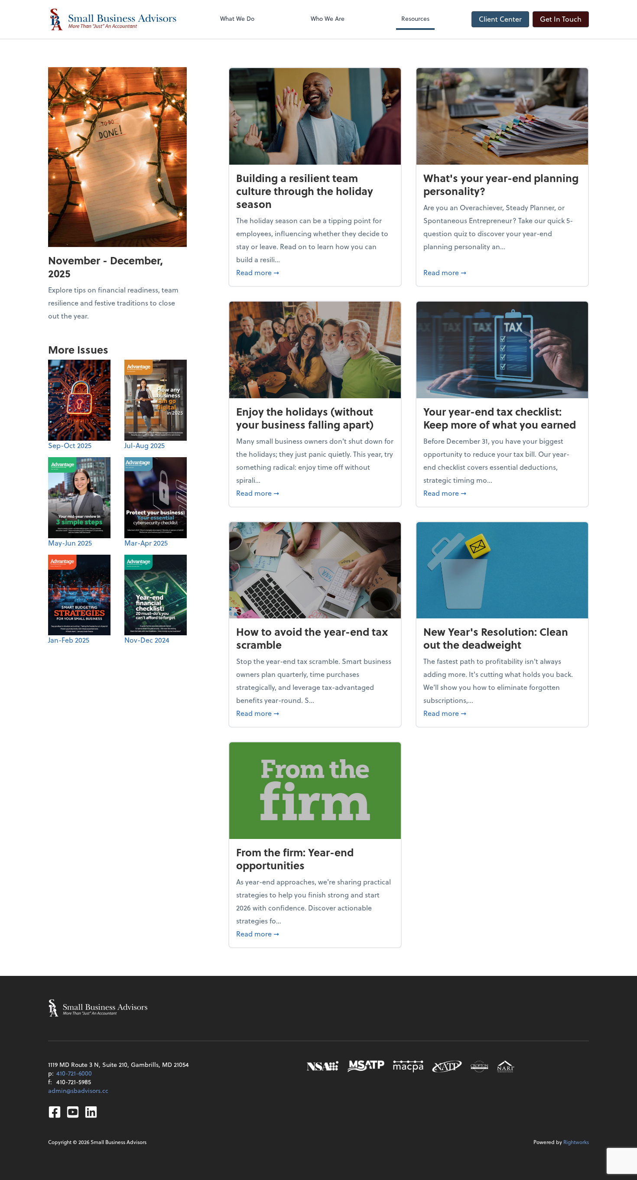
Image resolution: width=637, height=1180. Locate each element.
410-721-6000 (74, 1073)
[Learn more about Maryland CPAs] (408, 1066)
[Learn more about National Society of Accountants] (322, 1066)
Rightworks (576, 1142)
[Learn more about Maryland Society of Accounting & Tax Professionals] (366, 1066)
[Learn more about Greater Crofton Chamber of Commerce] (479, 1066)
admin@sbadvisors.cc (78, 1090)
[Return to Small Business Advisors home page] (113, 19)
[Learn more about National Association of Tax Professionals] (447, 1066)
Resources (415, 18)
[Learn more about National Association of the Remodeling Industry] (505, 1066)
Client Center (500, 19)
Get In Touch (561, 19)
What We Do (237, 18)
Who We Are (327, 18)
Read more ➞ (315, 272)
